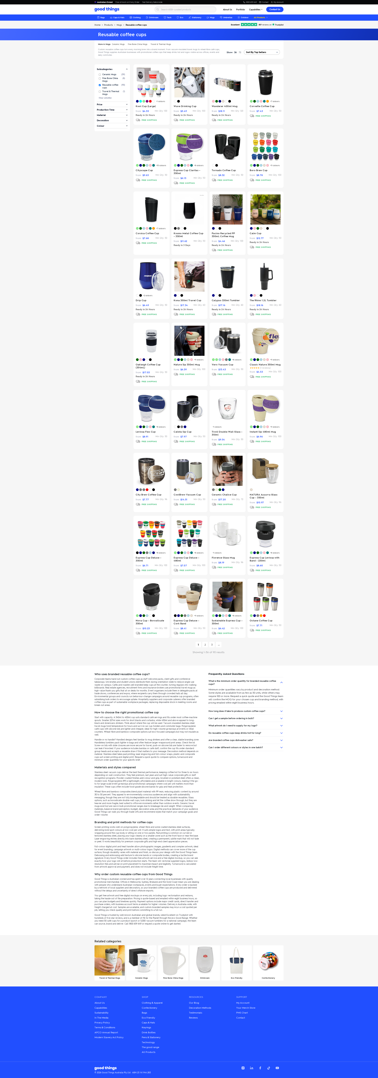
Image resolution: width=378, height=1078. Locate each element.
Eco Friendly (148, 1017)
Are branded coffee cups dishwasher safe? (230, 740)
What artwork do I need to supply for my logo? (232, 725)
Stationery (196, 17)
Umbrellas (227, 17)
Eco (181, 17)
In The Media (101, 1017)
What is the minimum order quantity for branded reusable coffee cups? (242, 682)
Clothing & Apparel (152, 1002)
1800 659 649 (251, 2)
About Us (227, 9)
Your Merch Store (245, 1007)
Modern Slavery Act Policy (108, 1037)
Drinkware (153, 17)
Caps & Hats (118, 17)
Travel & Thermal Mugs (161, 44)
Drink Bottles (148, 1032)
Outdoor (245, 17)
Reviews (193, 1017)
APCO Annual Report (106, 1032)
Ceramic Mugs (118, 44)
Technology (148, 1042)
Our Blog (194, 1002)
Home (97, 25)
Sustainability (101, 1012)
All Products (259, 17)
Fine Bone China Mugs (137, 44)
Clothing (137, 17)
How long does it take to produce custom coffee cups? (236, 711)
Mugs (212, 17)
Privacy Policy (102, 1022)
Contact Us (274, 9)
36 (235, 52)
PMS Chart (242, 1012)
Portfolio (240, 9)
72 (240, 52)
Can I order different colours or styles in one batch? (235, 747)
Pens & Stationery (151, 1037)
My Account (279, 2)
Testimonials (195, 1012)
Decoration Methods (200, 1007)
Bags (102, 17)
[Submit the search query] (158, 9)
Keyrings (146, 1027)
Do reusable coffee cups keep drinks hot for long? (234, 732)
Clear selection (105, 98)
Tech (169, 17)
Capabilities (254, 9)
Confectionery (149, 1007)
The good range (150, 1047)
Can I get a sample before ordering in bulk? (231, 718)
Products (108, 25)
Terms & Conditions (104, 1027)
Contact (265, 2)
